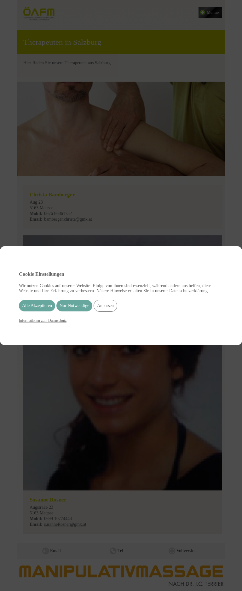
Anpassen (105, 305)
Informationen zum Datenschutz (42, 320)
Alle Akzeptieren (37, 305)
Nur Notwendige (74, 305)
